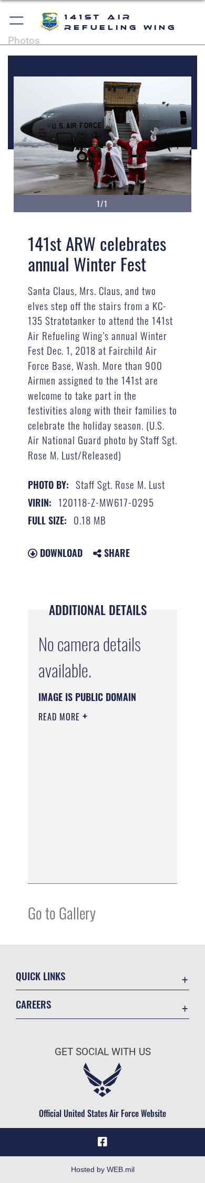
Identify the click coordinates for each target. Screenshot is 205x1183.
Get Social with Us (103, 1052)
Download (60, 553)
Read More (60, 716)
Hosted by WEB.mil (103, 1169)
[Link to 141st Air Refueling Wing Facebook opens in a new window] (102, 1142)
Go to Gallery (62, 912)
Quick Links (40, 975)
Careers (33, 1004)
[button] (17, 22)
